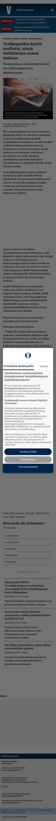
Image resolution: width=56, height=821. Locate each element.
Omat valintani (28, 459)
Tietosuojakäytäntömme (28, 467)
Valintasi (44, 366)
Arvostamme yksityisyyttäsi (18, 366)
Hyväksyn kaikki (28, 451)
